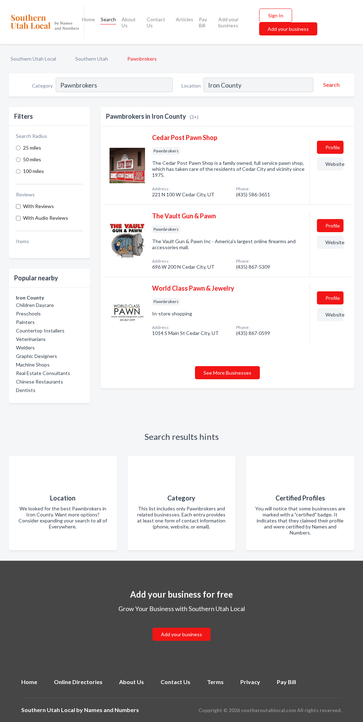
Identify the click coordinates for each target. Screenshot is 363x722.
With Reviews (38, 206)
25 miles (32, 148)
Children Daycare (35, 305)
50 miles (32, 159)
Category (42, 86)
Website (334, 164)
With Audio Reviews (45, 218)
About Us (129, 22)
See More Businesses (227, 373)
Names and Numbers (111, 709)
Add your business (228, 22)
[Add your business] (181, 625)
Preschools (28, 313)
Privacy (250, 681)
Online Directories (78, 681)
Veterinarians (31, 339)
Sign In (275, 15)
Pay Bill (203, 22)
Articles (184, 19)
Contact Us (156, 22)
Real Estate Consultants (43, 373)
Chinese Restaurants (39, 382)
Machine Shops (33, 365)
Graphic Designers (36, 356)
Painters (25, 322)
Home (88, 19)
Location (191, 86)
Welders (25, 348)
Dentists (25, 390)
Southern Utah (91, 59)
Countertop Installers (40, 331)
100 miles (33, 171)
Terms (215, 681)
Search (108, 19)
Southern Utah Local (33, 59)
